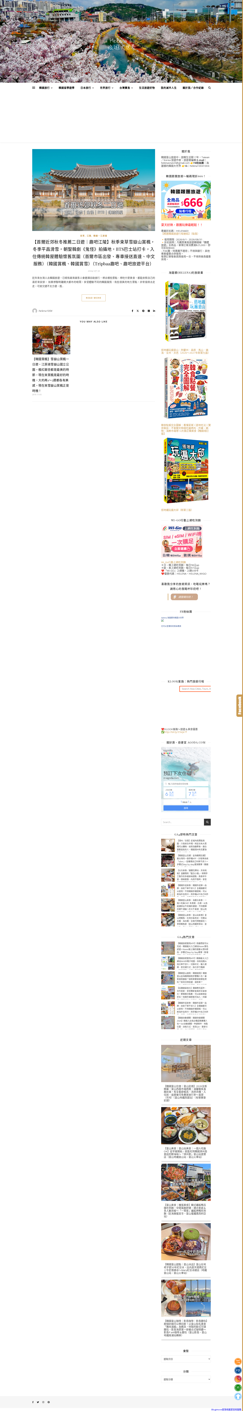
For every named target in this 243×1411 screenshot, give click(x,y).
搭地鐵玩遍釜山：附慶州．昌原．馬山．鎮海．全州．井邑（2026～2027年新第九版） (185, 351)
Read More (93, 297)
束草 (82, 235)
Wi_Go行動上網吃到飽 (173, 562)
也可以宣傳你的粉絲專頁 (171, 626)
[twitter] (38, 1402)
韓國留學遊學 (67, 87)
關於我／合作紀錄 (193, 87)
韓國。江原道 (100, 235)
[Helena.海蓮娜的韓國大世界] (186, 620)
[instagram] (43, 1402)
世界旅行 (105, 87)
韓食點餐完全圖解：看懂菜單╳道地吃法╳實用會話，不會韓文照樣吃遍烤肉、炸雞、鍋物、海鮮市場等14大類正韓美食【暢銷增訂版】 (186, 429)
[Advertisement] (121, 117)
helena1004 (45, 310)
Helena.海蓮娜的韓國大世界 (172, 618)
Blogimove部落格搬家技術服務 (226, 1409)
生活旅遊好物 (147, 87)
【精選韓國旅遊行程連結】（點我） (180, 233)
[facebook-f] (33, 1402)
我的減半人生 (169, 87)
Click (239, 705)
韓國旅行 (44, 87)
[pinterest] (49, 1402)
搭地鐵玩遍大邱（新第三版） (177, 510)
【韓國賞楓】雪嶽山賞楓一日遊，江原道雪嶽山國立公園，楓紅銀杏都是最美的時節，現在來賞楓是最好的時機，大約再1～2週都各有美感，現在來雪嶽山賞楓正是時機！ (50, 375)
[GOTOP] (238, 1396)
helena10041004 (199, 165)
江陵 (89, 235)
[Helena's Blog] (121, 43)
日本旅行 (86, 87)
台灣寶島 (125, 87)
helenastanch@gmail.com (175, 162)
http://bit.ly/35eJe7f (175, 732)
